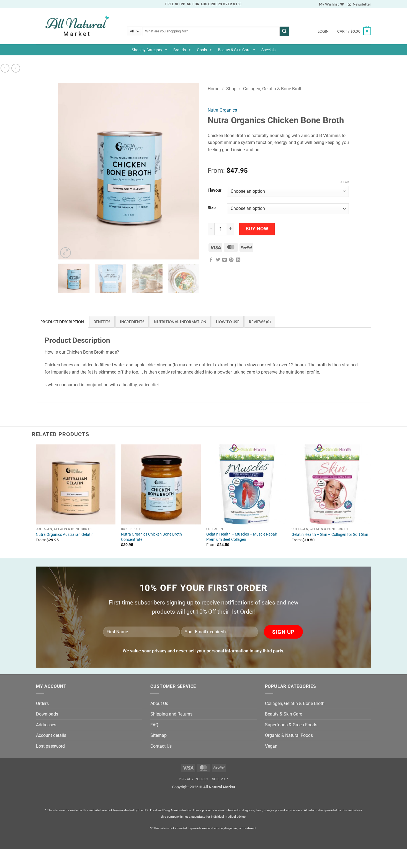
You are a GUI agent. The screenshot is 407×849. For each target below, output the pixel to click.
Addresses (46, 724)
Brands (179, 50)
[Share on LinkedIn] (238, 260)
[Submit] (284, 31)
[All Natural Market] (77, 26)
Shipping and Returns (171, 714)
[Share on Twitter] (218, 260)
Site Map (220, 779)
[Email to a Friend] (224, 260)
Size (212, 208)
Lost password (50, 746)
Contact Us (161, 746)
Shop (231, 88)
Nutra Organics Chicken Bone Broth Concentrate (151, 537)
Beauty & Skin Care (234, 50)
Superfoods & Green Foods (291, 724)
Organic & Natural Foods (289, 735)
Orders (42, 703)
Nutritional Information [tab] (180, 322)
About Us (159, 703)
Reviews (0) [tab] (260, 322)
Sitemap (158, 735)
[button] (359, 4)
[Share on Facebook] (211, 260)
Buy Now (257, 228)
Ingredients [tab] (132, 322)
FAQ (154, 724)
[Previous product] (15, 68)
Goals (202, 50)
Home (213, 88)
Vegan (271, 746)
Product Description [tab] (62, 322)
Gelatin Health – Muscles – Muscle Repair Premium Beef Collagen (241, 537)
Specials (268, 50)
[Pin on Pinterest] (231, 260)
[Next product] (5, 68)
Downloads (47, 714)
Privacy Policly (193, 779)
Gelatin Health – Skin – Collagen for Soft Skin (330, 534)
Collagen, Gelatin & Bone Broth (273, 88)
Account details (51, 735)
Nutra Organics (222, 110)
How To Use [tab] (227, 322)
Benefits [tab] (102, 322)
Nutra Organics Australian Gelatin (65, 534)
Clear (344, 182)
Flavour (214, 190)
